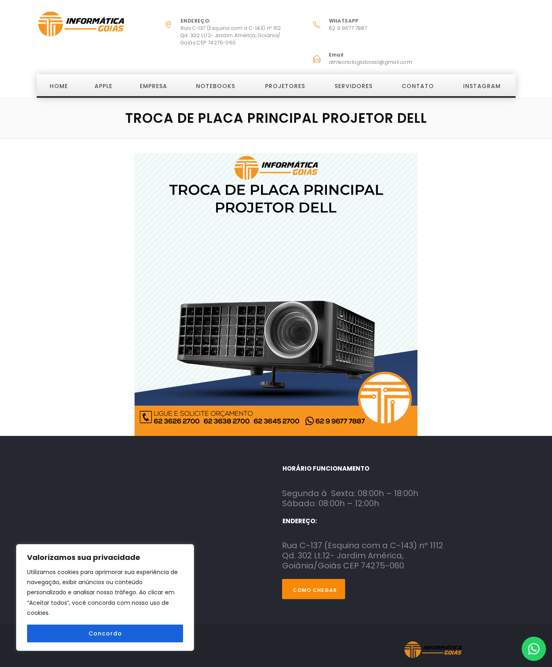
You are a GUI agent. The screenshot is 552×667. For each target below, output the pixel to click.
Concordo (105, 633)
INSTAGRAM (482, 86)
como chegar (315, 590)
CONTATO (418, 86)
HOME (59, 86)
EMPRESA (153, 86)
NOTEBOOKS (215, 86)
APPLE (103, 86)
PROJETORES (285, 86)
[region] (105, 597)
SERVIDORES (354, 86)
